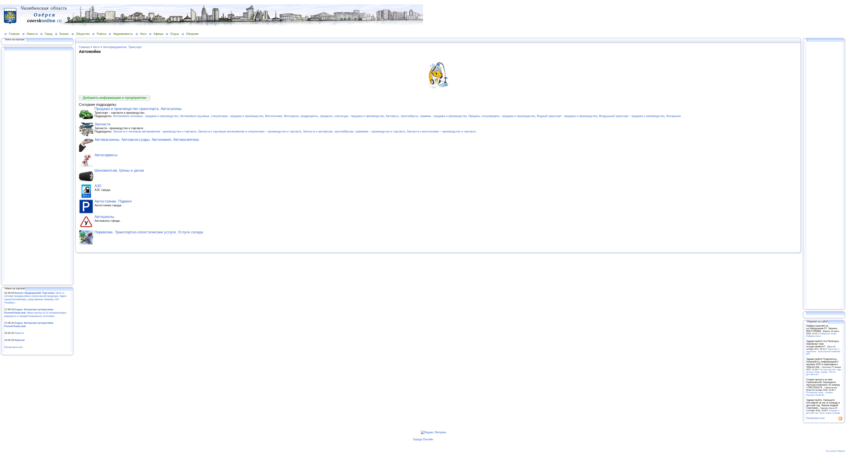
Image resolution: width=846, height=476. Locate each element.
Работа (101, 33)
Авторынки (673, 116)
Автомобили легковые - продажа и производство (145, 116)
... (145, 112)
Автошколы (104, 217)
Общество (83, 33)
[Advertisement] (37, 167)
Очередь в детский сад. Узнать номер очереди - (823, 411)
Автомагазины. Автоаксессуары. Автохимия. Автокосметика (147, 140)
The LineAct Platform (835, 451)
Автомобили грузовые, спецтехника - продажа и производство (221, 116)
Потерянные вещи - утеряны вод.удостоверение (819, 393)
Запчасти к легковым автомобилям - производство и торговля (154, 131)
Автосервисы (106, 155)
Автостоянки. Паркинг (113, 201)
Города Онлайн (423, 439)
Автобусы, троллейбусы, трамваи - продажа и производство (426, 116)
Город (48, 33)
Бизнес (64, 33)
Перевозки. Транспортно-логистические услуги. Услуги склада (149, 232)
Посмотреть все (13, 347)
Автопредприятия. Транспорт (122, 47)
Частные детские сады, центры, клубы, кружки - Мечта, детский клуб (824, 372)
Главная (14, 33)
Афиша (158, 33)
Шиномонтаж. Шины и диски (119, 170)
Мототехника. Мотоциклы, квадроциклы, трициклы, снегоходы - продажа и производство (324, 116)
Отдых (174, 33)
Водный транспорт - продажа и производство (567, 116)
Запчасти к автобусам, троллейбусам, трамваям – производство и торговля (354, 131)
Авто (143, 33)
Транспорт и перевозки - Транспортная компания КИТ (823, 351)
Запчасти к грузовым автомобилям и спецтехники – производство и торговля (249, 131)
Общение (192, 33)
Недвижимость (123, 33)
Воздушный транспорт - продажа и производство (631, 116)
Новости (32, 33)
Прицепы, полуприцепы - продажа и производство (501, 116)
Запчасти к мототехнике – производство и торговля (441, 131)
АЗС (98, 186)
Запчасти (103, 124)
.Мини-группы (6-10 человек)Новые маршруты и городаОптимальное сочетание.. (35, 312)
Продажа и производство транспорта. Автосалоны (138, 109)
